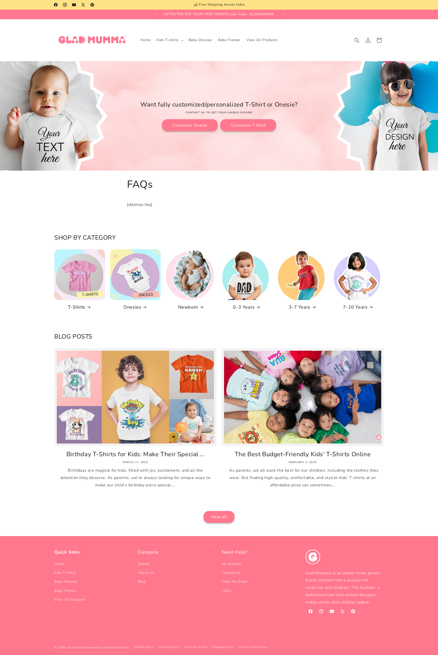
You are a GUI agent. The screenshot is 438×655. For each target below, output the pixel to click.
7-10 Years (355, 307)
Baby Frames (65, 590)
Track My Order (235, 581)
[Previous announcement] (154, 14)
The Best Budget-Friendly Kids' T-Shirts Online (303, 454)
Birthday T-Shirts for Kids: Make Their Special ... (135, 454)
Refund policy (144, 647)
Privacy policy (169, 647)
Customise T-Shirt (248, 125)
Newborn (188, 307)
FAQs (226, 590)
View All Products (70, 599)
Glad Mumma (76, 647)
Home (59, 563)
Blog (142, 581)
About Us (146, 572)
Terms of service (195, 647)
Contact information (253, 647)
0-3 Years (243, 307)
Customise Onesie (190, 125)
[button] (170, 40)
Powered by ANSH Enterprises (108, 647)
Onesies (132, 307)
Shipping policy (223, 647)
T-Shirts (76, 307)
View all (219, 516)
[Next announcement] (283, 14)
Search (144, 563)
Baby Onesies (66, 581)
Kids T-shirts (65, 572)
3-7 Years (299, 307)
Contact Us (231, 572)
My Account (232, 563)
